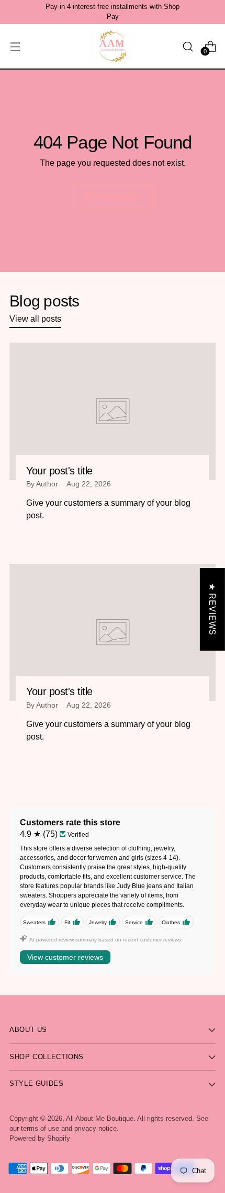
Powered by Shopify (39, 1138)
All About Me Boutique (99, 1118)
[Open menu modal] (15, 46)
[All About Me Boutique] (112, 46)
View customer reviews (65, 957)
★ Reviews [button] (212, 609)
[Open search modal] (187, 46)
